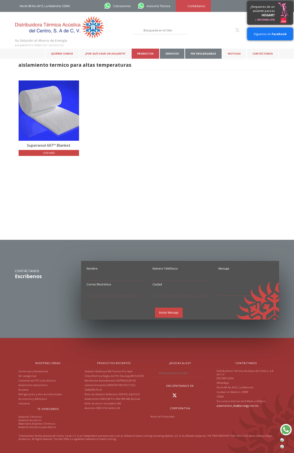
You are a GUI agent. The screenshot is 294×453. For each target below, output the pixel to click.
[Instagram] (223, 30)
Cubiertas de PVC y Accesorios (37, 380)
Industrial (24, 403)
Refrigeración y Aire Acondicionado (40, 394)
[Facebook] (217, 30)
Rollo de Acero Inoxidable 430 (103, 403)
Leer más (49, 153)
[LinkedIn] (230, 30)
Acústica (23, 389)
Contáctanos (262, 53)
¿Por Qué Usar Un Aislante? (105, 53)
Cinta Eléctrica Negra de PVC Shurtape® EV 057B (114, 376)
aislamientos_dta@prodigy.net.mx (237, 405)
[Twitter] (237, 30)
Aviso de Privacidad (162, 416)
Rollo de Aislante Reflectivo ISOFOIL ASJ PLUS (112, 394)
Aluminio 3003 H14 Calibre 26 (102, 408)
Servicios (172, 53)
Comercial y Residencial (33, 371)
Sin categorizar (27, 376)
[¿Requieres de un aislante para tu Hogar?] (284, 13)
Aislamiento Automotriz (33, 385)
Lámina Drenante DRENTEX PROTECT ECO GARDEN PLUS (110, 387)
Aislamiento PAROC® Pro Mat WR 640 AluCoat (112, 399)
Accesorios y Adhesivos (32, 399)
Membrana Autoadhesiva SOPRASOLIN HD (110, 380)
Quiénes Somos (62, 53)
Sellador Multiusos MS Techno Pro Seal (108, 371)
